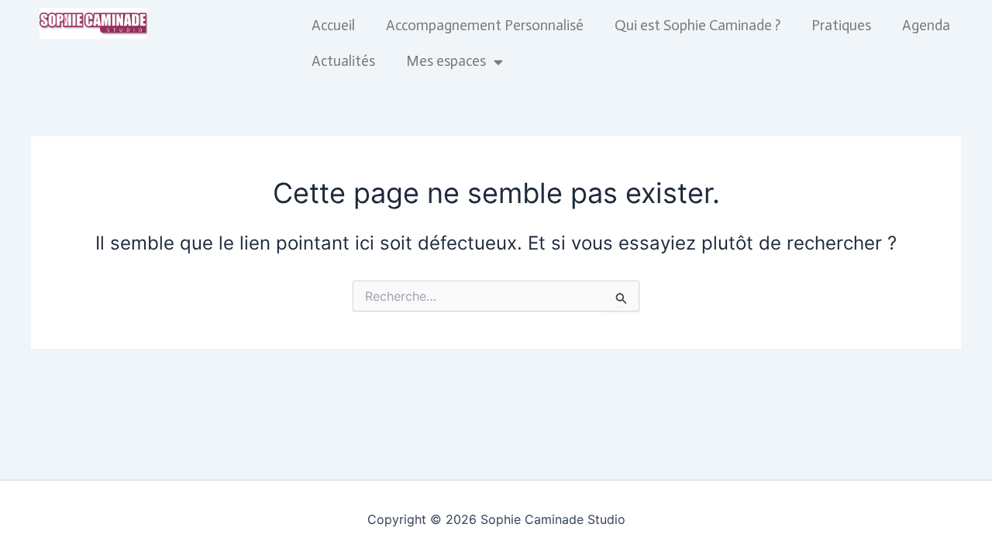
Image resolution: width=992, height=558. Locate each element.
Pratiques (841, 25)
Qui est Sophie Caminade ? (697, 25)
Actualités (343, 61)
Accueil (333, 25)
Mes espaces (446, 61)
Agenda (926, 25)
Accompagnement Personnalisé (485, 25)
